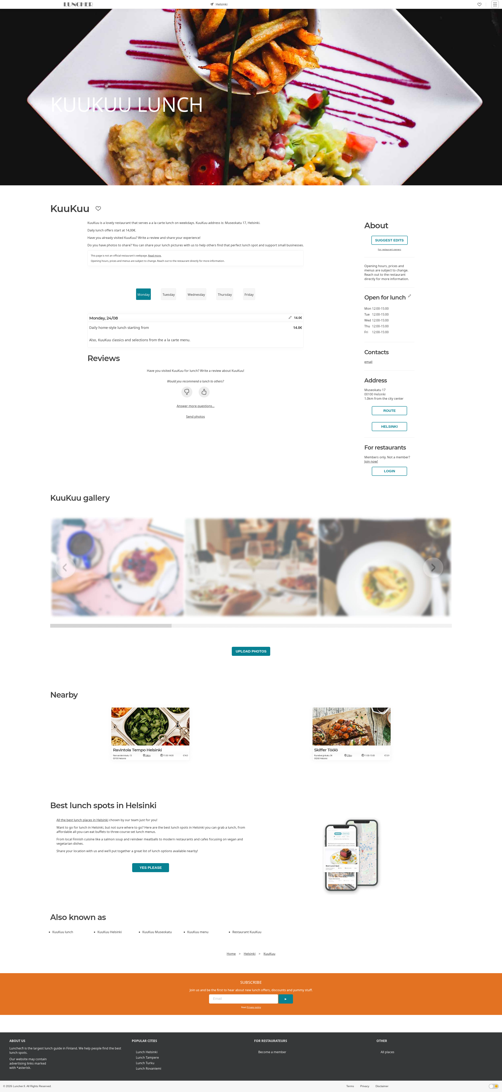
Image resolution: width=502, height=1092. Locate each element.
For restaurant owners (389, 249)
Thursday (225, 294)
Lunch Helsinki (146, 1052)
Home (231, 954)
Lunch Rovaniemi (148, 1068)
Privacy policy (254, 1007)
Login (389, 471)
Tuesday (169, 294)
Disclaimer (382, 1086)
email (368, 362)
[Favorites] (479, 4)
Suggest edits (389, 240)
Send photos (195, 416)
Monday (143, 294)
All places (387, 1052)
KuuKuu (269, 954)
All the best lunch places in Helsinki (82, 820)
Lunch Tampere (147, 1057)
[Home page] (78, 4)
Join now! (371, 461)
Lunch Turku (145, 1063)
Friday (249, 294)
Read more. (154, 255)
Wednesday (196, 294)
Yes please (151, 868)
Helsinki (389, 427)
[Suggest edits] (290, 318)
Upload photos (251, 651)
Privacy (364, 1086)
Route (389, 411)
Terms (350, 1086)
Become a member (272, 1052)
